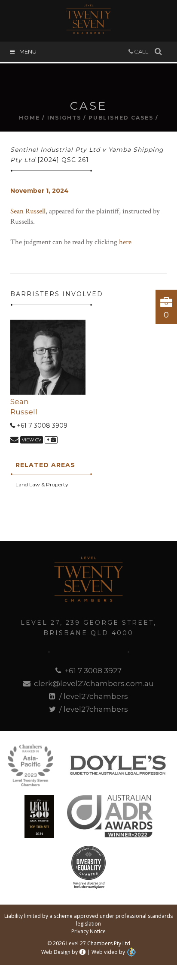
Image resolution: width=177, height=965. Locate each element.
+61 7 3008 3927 (92, 670)
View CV (31, 440)
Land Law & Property (41, 484)
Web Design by (59, 952)
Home (29, 117)
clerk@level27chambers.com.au (93, 683)
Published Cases (120, 117)
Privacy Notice (88, 931)
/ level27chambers (93, 696)
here (125, 242)
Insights (64, 117)
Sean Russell (28, 211)
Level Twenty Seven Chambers (88, 19)
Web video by (108, 952)
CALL (140, 51)
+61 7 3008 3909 (41, 425)
